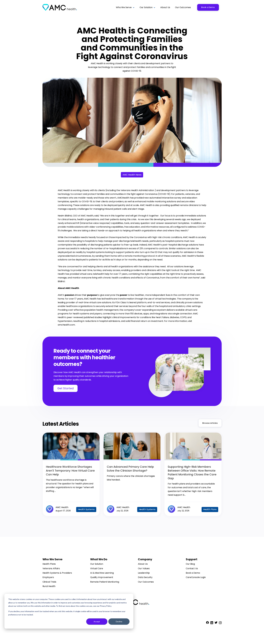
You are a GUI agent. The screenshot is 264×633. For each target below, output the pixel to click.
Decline (119, 621)
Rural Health (49, 586)
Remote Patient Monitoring (104, 581)
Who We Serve (52, 559)
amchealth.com (66, 324)
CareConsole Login (196, 577)
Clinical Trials (49, 581)
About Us (143, 563)
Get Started (65, 388)
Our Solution (96, 563)
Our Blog (190, 563)
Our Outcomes (146, 581)
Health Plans (49, 563)
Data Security (145, 577)
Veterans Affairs (51, 568)
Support (191, 559)
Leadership (144, 572)
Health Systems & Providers (57, 572)
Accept (97, 621)
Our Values (143, 568)
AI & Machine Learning (102, 572)
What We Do (98, 559)
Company (145, 559)
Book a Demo (208, 7)
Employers (48, 577)
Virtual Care (96, 568)
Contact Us (192, 568)
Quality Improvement (101, 577)
